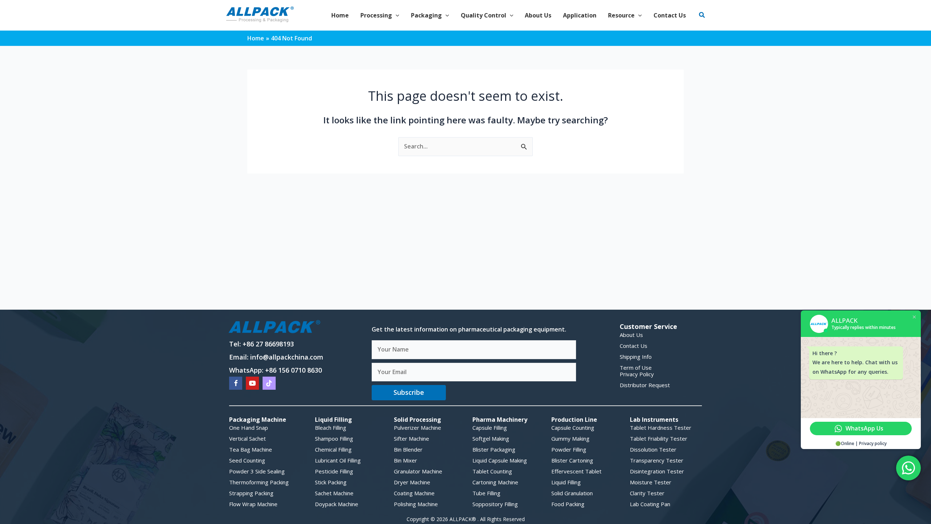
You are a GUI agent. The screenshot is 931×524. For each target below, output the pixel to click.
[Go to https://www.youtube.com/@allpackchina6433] (252, 383)
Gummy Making (570, 438)
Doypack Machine (336, 504)
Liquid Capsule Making (499, 460)
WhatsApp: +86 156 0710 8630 (275, 370)
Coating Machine (414, 493)
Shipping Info (636, 356)
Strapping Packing (251, 493)
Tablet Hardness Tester (660, 427)
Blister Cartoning (572, 460)
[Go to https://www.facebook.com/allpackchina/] (235, 383)
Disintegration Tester (657, 471)
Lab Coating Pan (650, 504)
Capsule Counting (572, 427)
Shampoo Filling (334, 438)
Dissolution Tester (653, 449)
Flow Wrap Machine (253, 504)
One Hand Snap (248, 427)
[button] (395, 15)
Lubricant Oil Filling (338, 460)
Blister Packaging (493, 449)
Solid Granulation (572, 493)
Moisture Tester (650, 482)
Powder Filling (568, 449)
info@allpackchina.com (286, 357)
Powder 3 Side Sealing (257, 471)
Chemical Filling (333, 449)
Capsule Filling (489, 427)
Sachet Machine (334, 493)
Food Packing (567, 504)
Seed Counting (247, 460)
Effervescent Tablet (576, 471)
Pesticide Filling (334, 471)
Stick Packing (331, 482)
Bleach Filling (330, 427)
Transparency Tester (656, 460)
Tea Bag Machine (250, 449)
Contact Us (633, 345)
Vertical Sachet (247, 438)
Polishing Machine (416, 504)
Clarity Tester (647, 493)
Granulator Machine (418, 471)
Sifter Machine (411, 438)
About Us (631, 334)
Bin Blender (408, 449)
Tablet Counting (492, 471)
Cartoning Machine (495, 482)
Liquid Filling (566, 482)
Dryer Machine (412, 482)
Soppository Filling (495, 504)
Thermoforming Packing (259, 482)
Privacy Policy (637, 374)
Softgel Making (490, 438)
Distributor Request (645, 385)
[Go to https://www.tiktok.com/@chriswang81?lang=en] (269, 383)
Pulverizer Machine (417, 427)
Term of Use (636, 367)
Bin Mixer (405, 460)
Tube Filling (486, 493)
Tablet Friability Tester (658, 438)
